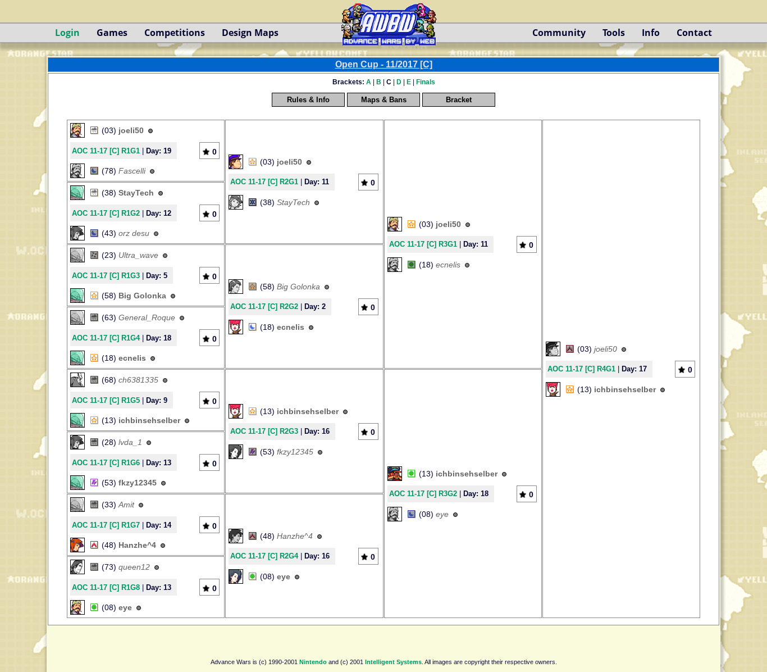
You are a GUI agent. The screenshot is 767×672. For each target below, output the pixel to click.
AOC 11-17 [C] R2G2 (264, 306)
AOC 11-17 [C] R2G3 (264, 431)
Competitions (174, 32)
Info (651, 32)
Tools (613, 32)
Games (112, 32)
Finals (425, 82)
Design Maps (250, 32)
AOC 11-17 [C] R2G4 (264, 556)
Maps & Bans (384, 100)
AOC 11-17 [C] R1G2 (106, 213)
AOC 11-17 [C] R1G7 (106, 525)
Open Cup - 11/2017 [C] (383, 64)
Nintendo (313, 662)
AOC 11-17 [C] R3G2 (423, 493)
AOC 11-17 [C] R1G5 (106, 400)
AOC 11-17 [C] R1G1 (106, 151)
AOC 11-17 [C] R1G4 (106, 338)
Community (559, 32)
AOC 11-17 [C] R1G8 (106, 587)
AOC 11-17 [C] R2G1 (264, 182)
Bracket (459, 100)
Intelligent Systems (393, 662)
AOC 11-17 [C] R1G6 (106, 462)
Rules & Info (308, 100)
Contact (694, 32)
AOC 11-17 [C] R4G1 (581, 369)
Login (67, 32)
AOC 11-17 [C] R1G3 (106, 275)
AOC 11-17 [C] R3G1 (423, 244)
